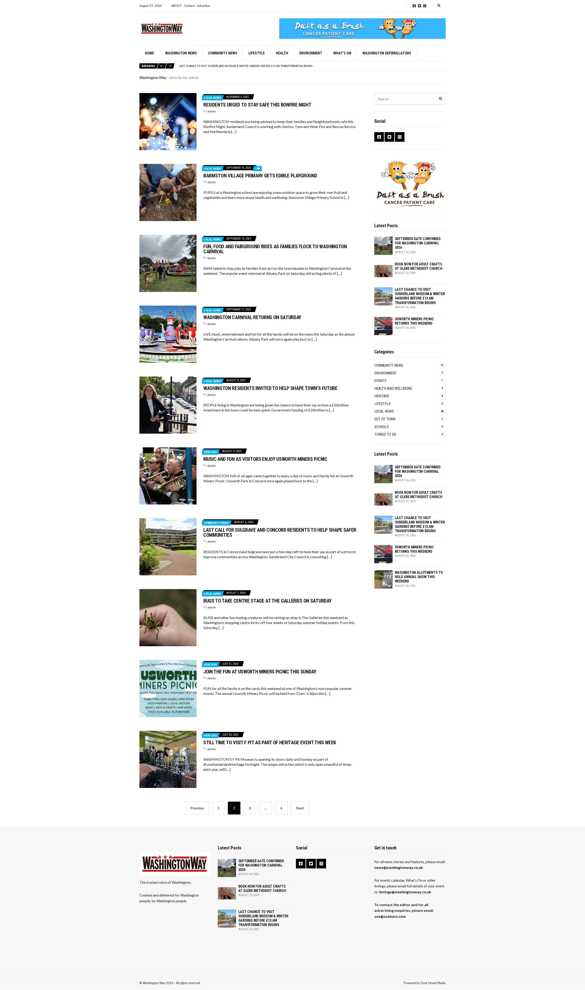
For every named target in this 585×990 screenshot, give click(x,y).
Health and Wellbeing (393, 388)
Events (380, 381)
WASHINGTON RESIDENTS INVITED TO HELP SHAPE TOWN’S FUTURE (270, 388)
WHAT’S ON (342, 53)
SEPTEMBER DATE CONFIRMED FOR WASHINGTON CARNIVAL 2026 (418, 243)
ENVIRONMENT (310, 53)
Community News (216, 523)
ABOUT (176, 6)
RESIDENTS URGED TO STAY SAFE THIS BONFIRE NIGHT (257, 105)
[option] (312, 66)
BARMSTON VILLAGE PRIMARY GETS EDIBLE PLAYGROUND (260, 176)
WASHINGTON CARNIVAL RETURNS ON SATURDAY (252, 317)
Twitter (419, 6)
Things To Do (385, 434)
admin (211, 111)
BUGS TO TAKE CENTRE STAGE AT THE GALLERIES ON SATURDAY (267, 601)
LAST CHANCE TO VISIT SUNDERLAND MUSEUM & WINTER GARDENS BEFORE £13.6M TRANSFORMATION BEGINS (246, 66)
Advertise (203, 6)
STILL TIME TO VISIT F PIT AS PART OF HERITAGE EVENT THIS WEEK (269, 742)
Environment (385, 373)
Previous (197, 808)
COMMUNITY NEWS (222, 53)
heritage (210, 452)
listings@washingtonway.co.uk (405, 892)
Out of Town (384, 419)
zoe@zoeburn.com (390, 916)
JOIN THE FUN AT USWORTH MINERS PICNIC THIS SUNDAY (259, 672)
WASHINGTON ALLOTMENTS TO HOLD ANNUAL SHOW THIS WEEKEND (419, 576)
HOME (149, 53)
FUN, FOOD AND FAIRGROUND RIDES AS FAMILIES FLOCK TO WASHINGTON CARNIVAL (275, 249)
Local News (212, 97)
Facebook (414, 6)
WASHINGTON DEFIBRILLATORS (386, 53)
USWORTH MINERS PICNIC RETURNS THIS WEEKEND (414, 321)
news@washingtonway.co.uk (398, 867)
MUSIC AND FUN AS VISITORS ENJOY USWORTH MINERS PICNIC (265, 459)
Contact (189, 6)
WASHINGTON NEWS (181, 53)
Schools (381, 427)
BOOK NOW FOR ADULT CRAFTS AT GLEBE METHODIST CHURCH (418, 266)
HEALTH (282, 53)
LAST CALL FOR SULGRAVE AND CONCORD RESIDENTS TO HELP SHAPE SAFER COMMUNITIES (279, 532)
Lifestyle (382, 404)
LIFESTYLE (256, 53)
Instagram (424, 6)
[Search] (441, 98)
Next (300, 808)
